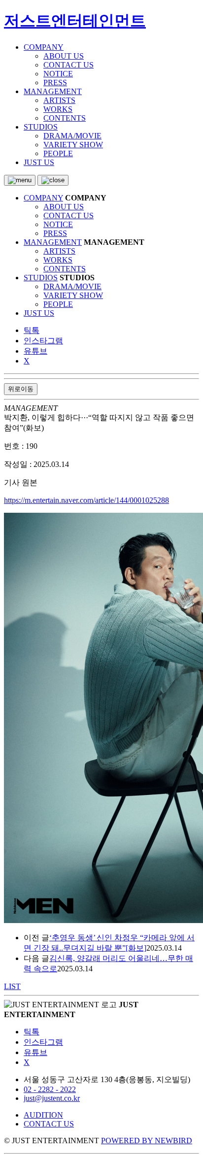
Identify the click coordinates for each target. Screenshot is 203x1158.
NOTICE (58, 73)
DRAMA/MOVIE (72, 136)
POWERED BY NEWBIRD (146, 1140)
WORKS (57, 109)
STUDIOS (41, 127)
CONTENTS (64, 118)
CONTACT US (68, 65)
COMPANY (44, 47)
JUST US (39, 162)
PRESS (55, 82)
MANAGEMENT (53, 91)
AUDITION (43, 1115)
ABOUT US (63, 56)
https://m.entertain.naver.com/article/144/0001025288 (86, 500)
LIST (12, 986)
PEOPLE (58, 153)
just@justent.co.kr (52, 1098)
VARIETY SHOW (73, 144)
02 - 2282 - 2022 (50, 1089)
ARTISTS (59, 100)
